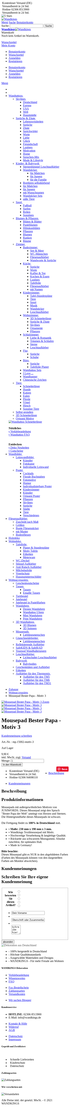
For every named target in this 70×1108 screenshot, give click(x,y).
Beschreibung (56, 773)
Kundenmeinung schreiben (16, 735)
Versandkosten (17, 994)
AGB (12, 1030)
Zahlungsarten (17, 990)
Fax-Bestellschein (19, 987)
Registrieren (15, 61)
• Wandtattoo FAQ (19, 434)
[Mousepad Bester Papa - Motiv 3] (21, 705)
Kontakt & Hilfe (18, 1023)
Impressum (15, 1039)
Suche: (5, 25)
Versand (26, 757)
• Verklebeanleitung (20, 431)
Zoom (45, 701)
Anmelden (14, 58)
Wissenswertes (17, 978)
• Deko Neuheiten (19, 447)
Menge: (5, 760)
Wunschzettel (16, 54)
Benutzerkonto (17, 51)
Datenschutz (16, 1036)
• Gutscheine (16, 450)
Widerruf (14, 1026)
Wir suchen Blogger (20, 1000)
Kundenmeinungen (19, 783)
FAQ (11, 981)
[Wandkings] (9, 19)
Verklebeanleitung (19, 975)
